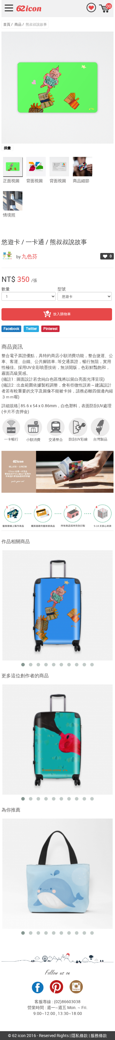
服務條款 (99, 1035)
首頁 (6, 24)
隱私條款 (79, 1035)
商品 (18, 24)
